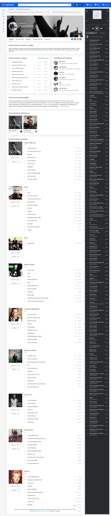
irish (25, 29)
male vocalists (32, 29)
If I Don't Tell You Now (33, 498)
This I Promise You (17, 80)
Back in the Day (31, 416)
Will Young (62, 61)
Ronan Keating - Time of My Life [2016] (18, 130)
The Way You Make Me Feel (34, 480)
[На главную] (8, 4)
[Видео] (3, 19)
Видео (91, 5)
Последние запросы (23, 9)
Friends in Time (31, 356)
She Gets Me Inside (32, 406)
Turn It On (28, 395)
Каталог (11, 9)
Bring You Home (30, 350)
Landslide (30, 167)
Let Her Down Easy (32, 413)
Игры (98, 5)
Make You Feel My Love (33, 317)
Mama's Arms (31, 333)
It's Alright (30, 224)
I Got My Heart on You (33, 463)
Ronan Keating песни (43, 58)
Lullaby (29, 230)
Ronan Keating (27, 130)
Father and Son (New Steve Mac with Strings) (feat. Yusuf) (28, 87)
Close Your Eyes (31, 214)
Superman (30, 371)
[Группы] (3, 25)
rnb (66, 85)
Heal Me (29, 486)
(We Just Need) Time (33, 387)
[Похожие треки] (107, 20)
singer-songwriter (78, 69)
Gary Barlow (62, 77)
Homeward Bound (32, 279)
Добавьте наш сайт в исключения (39, 511)
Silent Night (30, 295)
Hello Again (30, 380)
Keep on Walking (31, 489)
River (28, 282)
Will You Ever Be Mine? (33, 227)
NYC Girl (29, 208)
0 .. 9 (48, 12)
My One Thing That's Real (34, 451)
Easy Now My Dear (32, 205)
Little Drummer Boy (32, 285)
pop (21, 29)
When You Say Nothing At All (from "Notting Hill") (25, 77)
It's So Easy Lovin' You (33, 374)
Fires (26, 187)
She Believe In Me (16, 90)
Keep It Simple (31, 170)
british (63, 63)
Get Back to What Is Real (34, 217)
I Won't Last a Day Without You (35, 301)
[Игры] (3, 31)
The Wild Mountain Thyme (34, 336)
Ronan (26, 471)
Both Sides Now (31, 321)
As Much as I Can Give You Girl (35, 457)
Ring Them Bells (31, 289)
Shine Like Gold (31, 176)
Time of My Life (30, 143)
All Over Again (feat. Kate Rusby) (36, 362)
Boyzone (61, 72)
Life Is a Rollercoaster (18, 68)
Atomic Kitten (63, 88)
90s (65, 74)
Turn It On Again (31, 400)
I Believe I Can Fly (32, 330)
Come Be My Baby (32, 445)
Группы (106, 5)
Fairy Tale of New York (18, 74)
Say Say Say (30, 243)
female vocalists (66, 90)
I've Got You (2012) (32, 196)
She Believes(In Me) (17, 62)
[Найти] (69, 5)
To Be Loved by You (32, 368)
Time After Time (31, 314)
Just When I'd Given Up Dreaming (36, 384)
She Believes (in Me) (17, 71)
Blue (60, 83)
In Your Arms (30, 164)
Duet (26, 238)
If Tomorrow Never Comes (19, 65)
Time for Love (31, 454)
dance (69, 85)
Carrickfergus (31, 327)
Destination (28, 430)
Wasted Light (31, 202)
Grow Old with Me (32, 179)
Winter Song (30, 270)
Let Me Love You (16, 84)
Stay (28, 273)
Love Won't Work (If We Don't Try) (36, 438)
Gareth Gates (62, 67)
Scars (29, 276)
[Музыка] (3, 22)
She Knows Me (31, 157)
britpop (75, 63)
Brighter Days (31, 495)
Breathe (29, 154)
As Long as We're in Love (34, 151)
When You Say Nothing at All (35, 492)
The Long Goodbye (32, 460)
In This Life (30, 483)
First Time (30, 409)
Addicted (29, 505)
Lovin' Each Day (31, 448)
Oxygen (29, 211)
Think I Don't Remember (33, 173)
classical (30, 132)
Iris (28, 365)
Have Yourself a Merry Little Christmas (37, 298)
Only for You (30, 501)
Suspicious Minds (32, 339)
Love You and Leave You (34, 199)
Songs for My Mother (32, 309)
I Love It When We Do (33, 435)
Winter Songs (29, 264)
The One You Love (32, 220)
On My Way (30, 422)
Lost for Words (31, 403)
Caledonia (30, 292)
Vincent (29, 324)
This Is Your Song (32, 342)
